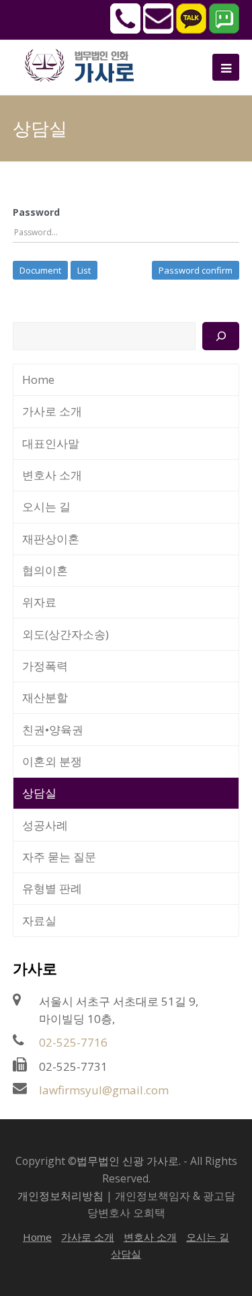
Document (40, 270)
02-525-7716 (73, 1042)
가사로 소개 (52, 411)
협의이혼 (45, 570)
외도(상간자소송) (65, 634)
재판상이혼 (50, 538)
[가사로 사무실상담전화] (125, 29)
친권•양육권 (52, 729)
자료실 (39, 920)
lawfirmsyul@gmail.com (104, 1090)
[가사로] (87, 64)
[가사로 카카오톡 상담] (191, 29)
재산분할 (45, 697)
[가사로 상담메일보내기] (158, 29)
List (84, 270)
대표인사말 (50, 443)
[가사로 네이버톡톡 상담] (224, 29)
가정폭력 (45, 666)
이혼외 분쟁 (52, 761)
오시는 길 (46, 506)
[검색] (220, 336)
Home (38, 379)
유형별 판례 (52, 888)
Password (36, 212)
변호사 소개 (52, 475)
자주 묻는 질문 (59, 856)
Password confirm (196, 270)
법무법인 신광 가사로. (129, 1160)
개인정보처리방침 (60, 1195)
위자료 (39, 602)
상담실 (39, 793)
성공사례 (45, 825)
